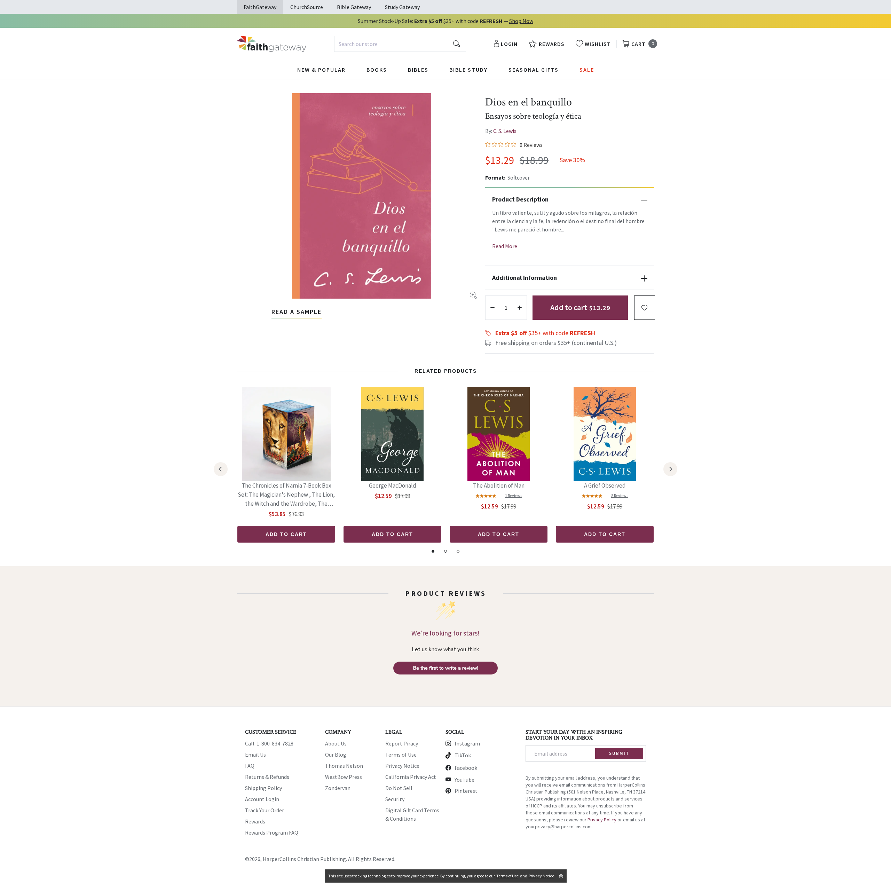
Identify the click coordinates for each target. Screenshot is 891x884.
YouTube (464, 779)
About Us (336, 743)
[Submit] (456, 43)
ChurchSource (306, 6)
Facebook (466, 767)
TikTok (463, 755)
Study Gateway (402, 6)
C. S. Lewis (505, 130)
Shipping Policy (263, 787)
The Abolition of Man (499, 485)
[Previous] (221, 469)
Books (376, 69)
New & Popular (321, 69)
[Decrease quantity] (492, 307)
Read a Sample (296, 312)
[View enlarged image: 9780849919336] (361, 196)
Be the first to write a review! (445, 668)
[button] (644, 307)
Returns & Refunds (267, 776)
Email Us (255, 754)
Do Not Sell (398, 787)
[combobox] (400, 44)
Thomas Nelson (344, 765)
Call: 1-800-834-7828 (269, 743)
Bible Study (468, 69)
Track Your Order (264, 810)
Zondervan (337, 787)
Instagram (467, 743)
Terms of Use (401, 754)
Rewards (255, 821)
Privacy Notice (402, 765)
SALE (586, 69)
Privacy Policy (602, 819)
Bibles (418, 69)
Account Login (262, 799)
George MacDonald (392, 485)
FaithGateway (260, 6)
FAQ (249, 765)
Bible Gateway (354, 6)
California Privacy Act (410, 776)
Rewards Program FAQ (271, 832)
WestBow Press (343, 776)
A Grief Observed (605, 485)
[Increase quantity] (520, 307)
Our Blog (335, 754)
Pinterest (466, 790)
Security (394, 799)
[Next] (670, 469)
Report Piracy (401, 743)
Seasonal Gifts (533, 69)
